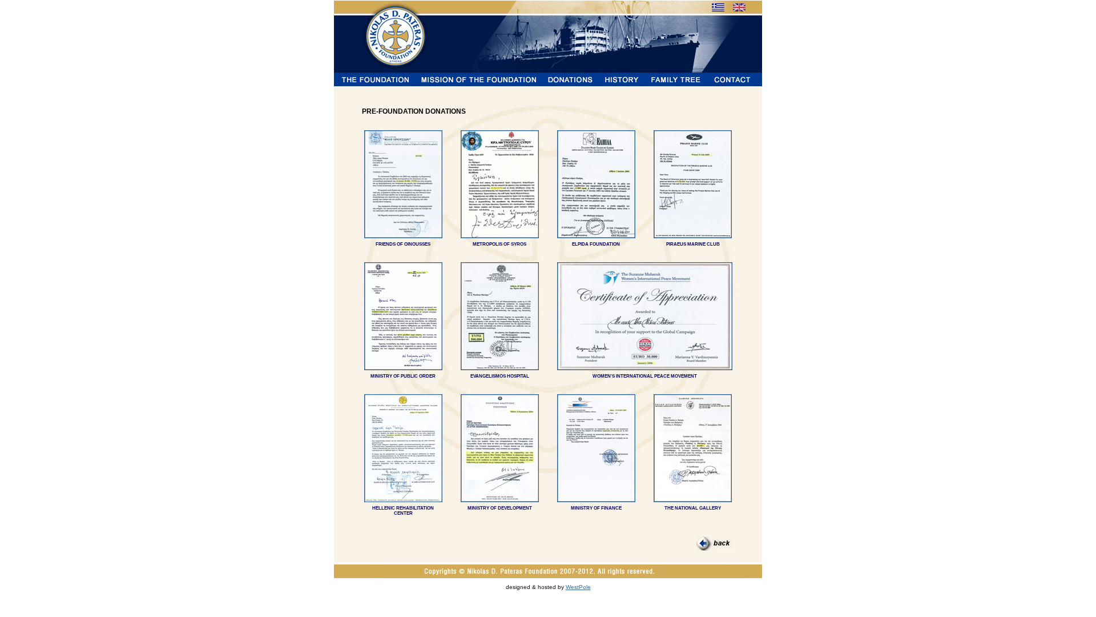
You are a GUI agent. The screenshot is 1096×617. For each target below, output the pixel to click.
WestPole (578, 587)
